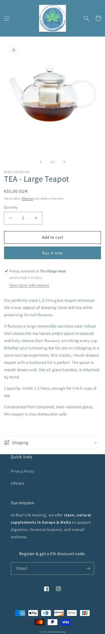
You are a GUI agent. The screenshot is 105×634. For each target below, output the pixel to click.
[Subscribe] (88, 568)
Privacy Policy (22, 471)
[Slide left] (41, 162)
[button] (7, 18)
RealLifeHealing (57, 631)
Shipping (27, 198)
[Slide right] (64, 162)
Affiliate (17, 483)
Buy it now (52, 252)
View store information (29, 285)
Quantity (11, 207)
